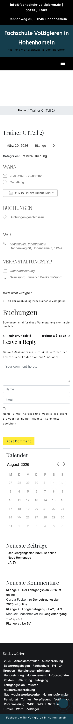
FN (54, 666)
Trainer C (32, 277)
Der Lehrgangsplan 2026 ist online (32, 553)
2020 (7, 661)
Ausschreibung (52, 661)
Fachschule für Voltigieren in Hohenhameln (36, 717)
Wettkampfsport (50, 277)
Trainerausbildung (34, 156)
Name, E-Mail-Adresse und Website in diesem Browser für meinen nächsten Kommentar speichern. (35, 418)
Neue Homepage (19, 557)
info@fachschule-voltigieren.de (35, 4)
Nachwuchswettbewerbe (22, 694)
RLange (40, 146)
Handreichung (14, 675)
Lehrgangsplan (14, 685)
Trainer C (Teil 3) (53, 336)
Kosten (9, 680)
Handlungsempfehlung (34, 670)
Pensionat (11, 699)
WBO (30, 704)
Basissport (17, 277)
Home (22, 110)
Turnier (26, 699)
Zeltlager (32, 709)
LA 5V (12, 562)
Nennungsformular (56, 694)
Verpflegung (42, 699)
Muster (33, 685)
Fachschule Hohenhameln (28, 243)
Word (19, 709)
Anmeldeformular (26, 661)
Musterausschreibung (19, 690)
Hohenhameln (36, 675)
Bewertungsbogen (17, 666)
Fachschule (41, 666)
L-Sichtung (24, 680)
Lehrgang (41, 680)
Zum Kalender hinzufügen (33, 193)
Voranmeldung (14, 704)
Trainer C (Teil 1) (19, 336)
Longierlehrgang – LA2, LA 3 (42, 609)
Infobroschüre (59, 675)
